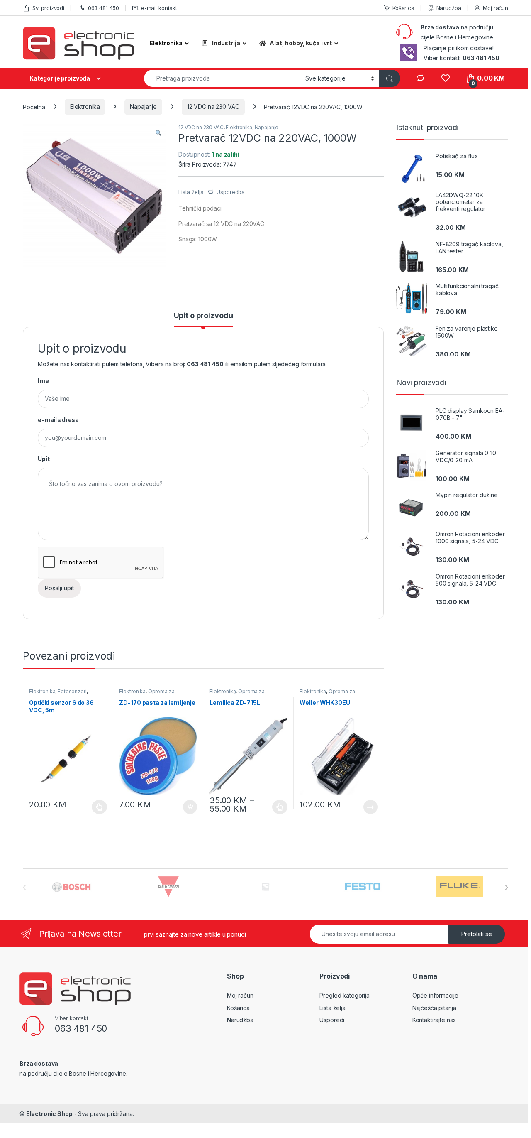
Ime (43, 380)
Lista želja (332, 1007)
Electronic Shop (49, 1113)
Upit (43, 458)
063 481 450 (103, 8)
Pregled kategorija (344, 995)
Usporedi (331, 1019)
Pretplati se (476, 933)
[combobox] (222, 78)
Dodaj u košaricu (185, 807)
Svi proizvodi (48, 8)
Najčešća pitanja (434, 1007)
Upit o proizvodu (203, 316)
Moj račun (495, 8)
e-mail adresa (58, 419)
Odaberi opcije (96, 807)
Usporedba (231, 192)
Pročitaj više (368, 807)
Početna (34, 106)
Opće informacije (435, 995)
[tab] (203, 319)
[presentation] (506, 887)
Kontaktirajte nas (434, 1019)
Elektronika (85, 106)
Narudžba (448, 8)
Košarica (403, 8)
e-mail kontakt (159, 8)
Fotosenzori (72, 691)
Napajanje (143, 106)
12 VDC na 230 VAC (213, 106)
